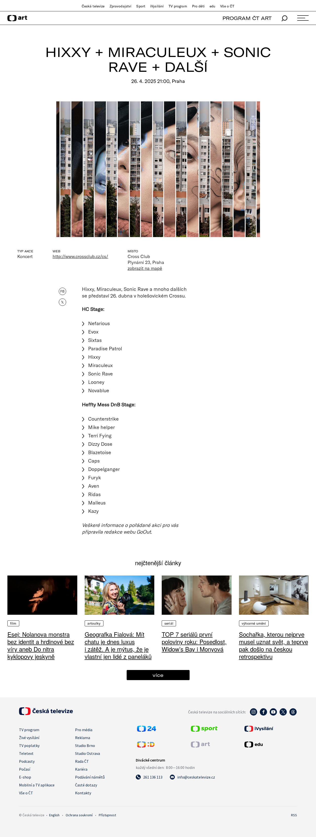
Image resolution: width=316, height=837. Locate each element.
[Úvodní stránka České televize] (46, 713)
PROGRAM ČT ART (247, 18)
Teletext (26, 753)
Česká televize (93, 6)
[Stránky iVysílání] (270, 729)
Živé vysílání (29, 737)
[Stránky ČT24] (146, 730)
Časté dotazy (86, 784)
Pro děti (198, 6)
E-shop (25, 777)
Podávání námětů (90, 777)
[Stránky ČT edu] (270, 744)
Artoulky (94, 623)
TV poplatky (29, 745)
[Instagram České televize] (253, 714)
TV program (178, 6)
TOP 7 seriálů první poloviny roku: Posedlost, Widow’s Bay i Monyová (194, 641)
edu (212, 6)
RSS (294, 815)
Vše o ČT (227, 6)
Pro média (83, 729)
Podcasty (27, 761)
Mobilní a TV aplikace (37, 784)
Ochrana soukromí (79, 815)
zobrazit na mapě (145, 268)
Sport (140, 6)
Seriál (168, 623)
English (54, 815)
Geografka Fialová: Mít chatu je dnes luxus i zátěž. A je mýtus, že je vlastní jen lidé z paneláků (118, 645)
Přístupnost (107, 815)
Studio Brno (85, 745)
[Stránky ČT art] (200, 746)
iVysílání (157, 6)
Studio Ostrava (87, 753)
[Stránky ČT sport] (204, 730)
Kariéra (81, 769)
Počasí (24, 769)
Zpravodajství (121, 6)
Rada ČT (82, 761)
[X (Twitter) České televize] (283, 714)
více (158, 675)
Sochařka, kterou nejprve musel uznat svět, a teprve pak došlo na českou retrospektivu (273, 645)
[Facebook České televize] (263, 714)
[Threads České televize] (293, 714)
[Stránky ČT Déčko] (146, 746)
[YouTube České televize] (273, 714)
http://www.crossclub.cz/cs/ (80, 256)
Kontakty (83, 792)
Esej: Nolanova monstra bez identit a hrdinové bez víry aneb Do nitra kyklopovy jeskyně (40, 645)
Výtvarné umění (254, 623)
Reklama (82, 737)
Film (13, 623)
